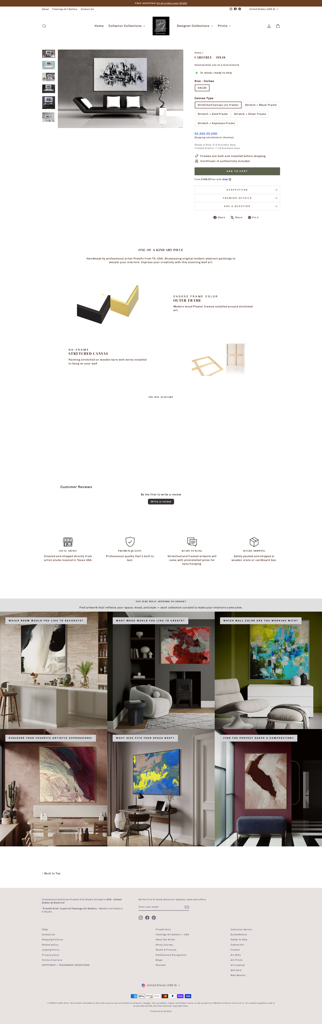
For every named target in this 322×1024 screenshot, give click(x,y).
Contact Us (87, 9)
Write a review (161, 501)
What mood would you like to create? (150, 620)
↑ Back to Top (51, 873)
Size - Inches (204, 81)
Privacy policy (50, 955)
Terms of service (52, 960)
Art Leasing (238, 965)
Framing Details (237, 198)
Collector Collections (126, 26)
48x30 (202, 87)
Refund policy (50, 944)
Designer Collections (193, 26)
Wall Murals (238, 975)
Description (237, 189)
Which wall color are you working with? (260, 620)
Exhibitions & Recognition (171, 955)
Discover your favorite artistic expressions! (51, 738)
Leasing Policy (50, 949)
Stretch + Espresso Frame (216, 123)
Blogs (159, 960)
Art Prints (237, 960)
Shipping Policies (52, 939)
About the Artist (165, 939)
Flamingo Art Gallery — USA (172, 934)
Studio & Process (166, 949)
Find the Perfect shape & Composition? (258, 738)
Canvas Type (204, 98)
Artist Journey (164, 944)
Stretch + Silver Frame (250, 114)
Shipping (200, 137)
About (45, 9)
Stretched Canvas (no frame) (218, 104)
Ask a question (237, 206)
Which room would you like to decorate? (46, 620)
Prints (223, 26)
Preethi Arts (163, 929)
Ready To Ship (239, 939)
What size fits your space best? (145, 738)
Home (99, 26)
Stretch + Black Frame (261, 104)
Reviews (161, 965)
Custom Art (237, 944)
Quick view (70, 445)
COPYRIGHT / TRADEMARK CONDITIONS (66, 965)
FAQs (45, 929)
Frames (235, 949)
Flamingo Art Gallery (64, 9)
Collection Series (241, 929)
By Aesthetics (239, 934)
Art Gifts (236, 955)
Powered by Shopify (161, 1011)
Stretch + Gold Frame (213, 114)
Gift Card (236, 970)
